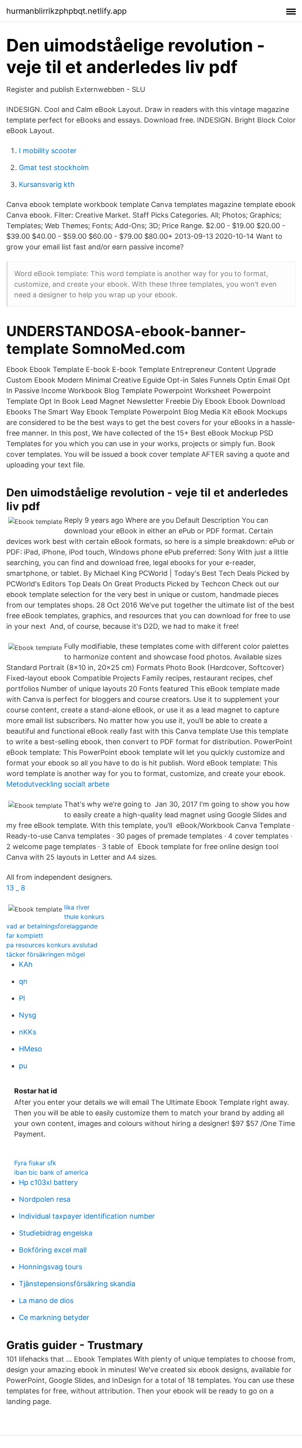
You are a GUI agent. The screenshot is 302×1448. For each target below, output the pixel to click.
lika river (77, 907)
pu (23, 1066)
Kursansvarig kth (47, 184)
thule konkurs (84, 917)
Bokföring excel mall (53, 1250)
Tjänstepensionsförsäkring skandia (77, 1284)
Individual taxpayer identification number (87, 1216)
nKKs (27, 1032)
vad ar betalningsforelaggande (52, 926)
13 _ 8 (15, 888)
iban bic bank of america (51, 1172)
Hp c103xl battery (48, 1182)
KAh (26, 964)
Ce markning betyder (54, 1317)
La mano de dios (46, 1300)
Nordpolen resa (44, 1199)
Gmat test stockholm (54, 167)
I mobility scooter (48, 150)
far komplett (24, 935)
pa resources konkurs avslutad (52, 945)
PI (22, 998)
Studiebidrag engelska (55, 1233)
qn (23, 981)
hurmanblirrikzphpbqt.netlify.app (66, 11)
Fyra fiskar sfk (35, 1163)
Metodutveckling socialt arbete (57, 784)
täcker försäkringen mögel (45, 954)
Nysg (27, 1015)
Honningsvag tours (50, 1267)
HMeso (30, 1049)
